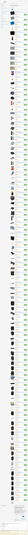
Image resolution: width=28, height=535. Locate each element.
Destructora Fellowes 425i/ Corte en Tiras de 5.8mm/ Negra (21, 493)
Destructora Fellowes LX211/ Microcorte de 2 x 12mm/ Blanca (20, 438)
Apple (1, 25)
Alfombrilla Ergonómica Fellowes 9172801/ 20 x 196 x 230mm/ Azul (21, 92)
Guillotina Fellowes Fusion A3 (18, 317)
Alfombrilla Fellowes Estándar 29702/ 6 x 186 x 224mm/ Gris (20, 17)
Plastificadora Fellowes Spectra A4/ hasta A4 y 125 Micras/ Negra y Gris (20, 292)
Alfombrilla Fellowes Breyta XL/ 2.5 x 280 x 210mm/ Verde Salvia (21, 62)
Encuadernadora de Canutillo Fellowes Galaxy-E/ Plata (20, 448)
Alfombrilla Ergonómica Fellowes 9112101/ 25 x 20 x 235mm (21, 152)
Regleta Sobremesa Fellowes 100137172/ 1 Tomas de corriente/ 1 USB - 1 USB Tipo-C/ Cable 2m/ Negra (21, 262)
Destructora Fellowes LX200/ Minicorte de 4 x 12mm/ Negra (21, 393)
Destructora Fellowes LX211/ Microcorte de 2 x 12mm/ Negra (20, 433)
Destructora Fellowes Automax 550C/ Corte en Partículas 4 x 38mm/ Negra (20, 483)
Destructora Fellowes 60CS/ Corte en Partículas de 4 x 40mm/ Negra (21, 353)
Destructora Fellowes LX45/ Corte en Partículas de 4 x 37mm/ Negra (21, 327)
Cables (2, 15)
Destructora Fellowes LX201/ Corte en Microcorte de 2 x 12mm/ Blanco (21, 408)
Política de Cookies (23, 519)
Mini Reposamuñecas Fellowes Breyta (19, 42)
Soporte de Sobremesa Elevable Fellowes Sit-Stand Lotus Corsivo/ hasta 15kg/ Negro (20, 378)
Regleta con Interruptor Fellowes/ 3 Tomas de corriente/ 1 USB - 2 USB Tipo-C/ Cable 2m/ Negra (20, 197)
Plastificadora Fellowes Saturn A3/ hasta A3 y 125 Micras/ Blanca (20, 347)
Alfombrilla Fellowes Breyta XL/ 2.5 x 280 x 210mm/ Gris (21, 47)
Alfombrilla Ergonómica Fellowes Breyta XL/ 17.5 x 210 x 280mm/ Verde (20, 142)
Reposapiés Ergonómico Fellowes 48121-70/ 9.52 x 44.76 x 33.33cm (20, 207)
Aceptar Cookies (25, 531)
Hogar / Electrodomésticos (4, 21)
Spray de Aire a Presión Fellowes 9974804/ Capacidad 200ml (20, 37)
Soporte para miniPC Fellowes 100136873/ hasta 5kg (20, 212)
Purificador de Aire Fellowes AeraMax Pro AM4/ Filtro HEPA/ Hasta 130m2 (21, 468)
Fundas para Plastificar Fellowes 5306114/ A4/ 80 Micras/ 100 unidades (20, 72)
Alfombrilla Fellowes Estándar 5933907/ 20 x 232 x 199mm (20, 32)
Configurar (18, 531)
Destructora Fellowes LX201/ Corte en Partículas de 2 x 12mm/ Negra (21, 413)
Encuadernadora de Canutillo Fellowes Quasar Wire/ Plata (21, 403)
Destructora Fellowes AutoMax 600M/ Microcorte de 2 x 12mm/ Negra (21, 488)
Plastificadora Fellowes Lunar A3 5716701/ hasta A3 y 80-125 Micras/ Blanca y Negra (21, 282)
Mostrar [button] (25, 9)
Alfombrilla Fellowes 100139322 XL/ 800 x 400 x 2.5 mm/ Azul (21, 112)
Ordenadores (2, 3)
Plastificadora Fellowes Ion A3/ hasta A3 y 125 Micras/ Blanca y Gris (20, 277)
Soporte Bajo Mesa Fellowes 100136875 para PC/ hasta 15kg (20, 217)
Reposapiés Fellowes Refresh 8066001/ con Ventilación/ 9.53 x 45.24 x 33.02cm (20, 202)
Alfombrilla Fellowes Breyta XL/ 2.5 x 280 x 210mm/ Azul (21, 57)
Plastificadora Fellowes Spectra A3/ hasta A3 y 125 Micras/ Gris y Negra (20, 323)
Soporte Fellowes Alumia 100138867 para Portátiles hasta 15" (21, 177)
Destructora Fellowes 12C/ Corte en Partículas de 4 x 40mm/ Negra (21, 358)
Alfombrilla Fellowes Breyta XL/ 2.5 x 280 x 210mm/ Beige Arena (21, 67)
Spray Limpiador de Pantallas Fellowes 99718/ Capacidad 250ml (20, 27)
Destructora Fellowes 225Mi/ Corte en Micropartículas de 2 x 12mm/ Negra (21, 478)
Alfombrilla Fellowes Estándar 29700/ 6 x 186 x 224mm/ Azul (20, 22)
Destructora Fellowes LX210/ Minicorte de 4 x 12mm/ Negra (21, 428)
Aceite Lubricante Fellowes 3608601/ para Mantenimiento (19, 107)
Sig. (18, 9)
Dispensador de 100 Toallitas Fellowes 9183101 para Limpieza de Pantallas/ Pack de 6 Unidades (21, 192)
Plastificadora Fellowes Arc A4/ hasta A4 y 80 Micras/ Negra (21, 222)
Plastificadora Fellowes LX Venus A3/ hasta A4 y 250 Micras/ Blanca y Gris (21, 418)
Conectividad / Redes (3, 12)
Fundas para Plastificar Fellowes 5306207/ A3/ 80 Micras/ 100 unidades (20, 117)
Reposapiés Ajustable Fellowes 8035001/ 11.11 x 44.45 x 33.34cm (20, 267)
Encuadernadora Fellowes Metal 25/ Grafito (20, 337)
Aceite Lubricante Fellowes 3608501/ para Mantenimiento (19, 77)
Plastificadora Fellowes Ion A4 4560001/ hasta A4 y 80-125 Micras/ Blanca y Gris (20, 232)
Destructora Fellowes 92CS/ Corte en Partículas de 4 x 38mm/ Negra (21, 423)
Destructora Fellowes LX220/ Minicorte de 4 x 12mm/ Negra (21, 453)
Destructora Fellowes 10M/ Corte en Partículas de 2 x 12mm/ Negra (21, 373)
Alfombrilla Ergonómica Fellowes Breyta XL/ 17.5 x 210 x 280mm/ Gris (20, 147)
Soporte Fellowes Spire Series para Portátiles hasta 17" (20, 157)
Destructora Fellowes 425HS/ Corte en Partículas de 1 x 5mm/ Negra (21, 498)
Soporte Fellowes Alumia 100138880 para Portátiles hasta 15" (21, 247)
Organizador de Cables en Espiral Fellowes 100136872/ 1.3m (20, 242)
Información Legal (23, 518)
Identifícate (22, 1)
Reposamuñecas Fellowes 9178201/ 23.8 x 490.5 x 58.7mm (20, 87)
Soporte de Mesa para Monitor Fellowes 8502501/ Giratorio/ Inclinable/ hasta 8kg (20, 227)
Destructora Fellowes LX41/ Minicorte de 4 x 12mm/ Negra (21, 332)
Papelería (2, 22)
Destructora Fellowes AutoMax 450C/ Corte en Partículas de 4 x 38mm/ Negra (20, 473)
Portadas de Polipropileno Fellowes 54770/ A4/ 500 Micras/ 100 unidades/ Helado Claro (20, 162)
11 (17, 9)
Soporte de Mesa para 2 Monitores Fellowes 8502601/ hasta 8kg (20, 287)
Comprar (25, 14)
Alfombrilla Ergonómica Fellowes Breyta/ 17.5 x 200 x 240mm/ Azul (21, 122)
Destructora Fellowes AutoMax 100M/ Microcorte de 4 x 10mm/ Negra (21, 388)
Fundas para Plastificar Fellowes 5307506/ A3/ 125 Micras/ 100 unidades (20, 167)
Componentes (2, 5)
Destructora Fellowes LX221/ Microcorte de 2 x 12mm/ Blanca (20, 463)
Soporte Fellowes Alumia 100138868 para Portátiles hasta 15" (21, 182)
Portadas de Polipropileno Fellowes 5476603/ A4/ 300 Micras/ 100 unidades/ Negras (20, 132)
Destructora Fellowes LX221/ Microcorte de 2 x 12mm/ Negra (20, 458)
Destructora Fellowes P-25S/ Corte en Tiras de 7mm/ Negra (21, 237)
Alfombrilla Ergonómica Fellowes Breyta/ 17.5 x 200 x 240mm (21, 127)
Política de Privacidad (22, 513)
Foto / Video (2, 19)
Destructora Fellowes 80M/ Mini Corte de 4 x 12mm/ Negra (21, 368)
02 (13, 9)
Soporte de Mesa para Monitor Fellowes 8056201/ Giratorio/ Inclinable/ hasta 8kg (20, 297)
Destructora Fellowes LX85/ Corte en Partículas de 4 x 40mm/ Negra (21, 363)
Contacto (15, 518)
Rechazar (21, 531)
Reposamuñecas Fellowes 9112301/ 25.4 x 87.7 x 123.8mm (20, 82)
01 (12, 9)
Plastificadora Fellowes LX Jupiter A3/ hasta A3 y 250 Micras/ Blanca (21, 398)
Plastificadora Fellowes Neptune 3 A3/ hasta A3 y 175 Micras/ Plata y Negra (21, 383)
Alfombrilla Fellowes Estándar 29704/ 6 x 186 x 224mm (20, 12)
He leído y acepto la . (19, 514)
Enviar (23, 516)
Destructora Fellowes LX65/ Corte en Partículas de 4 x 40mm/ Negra (21, 343)
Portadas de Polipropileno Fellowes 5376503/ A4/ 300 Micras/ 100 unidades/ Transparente (20, 137)
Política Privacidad (16, 519)
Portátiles (2, 6)
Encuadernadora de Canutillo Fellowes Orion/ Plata (20, 442)
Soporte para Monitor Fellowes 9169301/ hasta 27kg (21, 187)
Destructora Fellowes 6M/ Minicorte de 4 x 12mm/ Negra (20, 302)
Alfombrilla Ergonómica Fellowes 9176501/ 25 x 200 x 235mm (21, 97)
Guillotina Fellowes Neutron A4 (18, 252)
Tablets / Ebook (3, 18)
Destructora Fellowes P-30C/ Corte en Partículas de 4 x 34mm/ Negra (21, 272)
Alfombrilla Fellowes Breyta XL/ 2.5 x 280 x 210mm (20, 52)
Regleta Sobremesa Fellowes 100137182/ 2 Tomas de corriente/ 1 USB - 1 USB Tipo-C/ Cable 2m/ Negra (21, 312)
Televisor (2, 9)
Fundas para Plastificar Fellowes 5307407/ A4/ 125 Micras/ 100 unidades (20, 102)
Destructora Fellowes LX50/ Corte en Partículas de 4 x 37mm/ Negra (21, 307)
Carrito (26, 1)
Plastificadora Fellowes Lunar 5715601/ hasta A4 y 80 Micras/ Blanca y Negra (20, 257)
